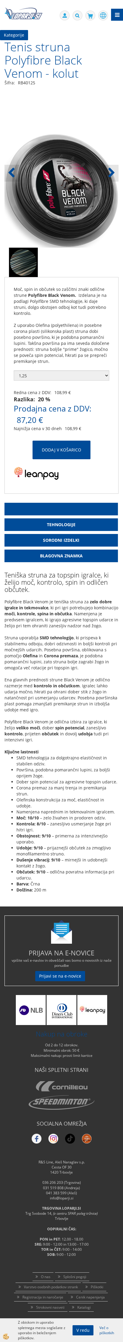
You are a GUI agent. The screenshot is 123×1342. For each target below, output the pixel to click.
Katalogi (84, 1307)
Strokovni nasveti (50, 1307)
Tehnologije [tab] (61, 524)
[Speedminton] (61, 1102)
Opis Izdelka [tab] (61, 509)
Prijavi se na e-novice (60, 976)
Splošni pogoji (74, 1276)
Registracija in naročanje (42, 1297)
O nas (45, 1276)
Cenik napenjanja (90, 1297)
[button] (111, 173)
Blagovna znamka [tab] (61, 556)
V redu (83, 1330)
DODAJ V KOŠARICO (61, 450)
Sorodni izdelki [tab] (61, 540)
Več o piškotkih (106, 1330)
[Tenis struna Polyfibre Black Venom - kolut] (23, 262)
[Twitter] (53, 1138)
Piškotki (97, 1286)
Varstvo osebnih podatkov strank (51, 1286)
